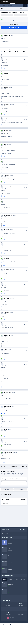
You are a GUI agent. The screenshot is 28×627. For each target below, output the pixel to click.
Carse (5, 429)
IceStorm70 (11, 569)
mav (5, 144)
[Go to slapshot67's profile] (4, 584)
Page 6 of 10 (13, 31)
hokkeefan (6, 418)
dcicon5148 (6, 73)
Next (23, 31)
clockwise (5, 18)
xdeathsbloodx (7, 186)
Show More (22, 596)
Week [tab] (4, 579)
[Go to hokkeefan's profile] (2, 418)
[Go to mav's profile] (2, 145)
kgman (6, 130)
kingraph (10, 556)
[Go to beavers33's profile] (2, 162)
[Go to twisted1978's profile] (8, 618)
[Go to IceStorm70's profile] (4, 570)
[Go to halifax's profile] (4, 549)
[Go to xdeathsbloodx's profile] (2, 187)
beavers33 (6, 161)
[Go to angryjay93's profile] (2, 59)
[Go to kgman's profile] (2, 131)
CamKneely (6, 118)
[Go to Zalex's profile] (2, 350)
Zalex (5, 349)
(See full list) (23, 499)
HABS (5, 440)
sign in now (7, 474)
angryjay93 (6, 59)
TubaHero (6, 175)
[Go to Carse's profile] (2, 430)
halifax (9, 549)
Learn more (2, 2)
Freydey (6, 87)
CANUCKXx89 (5, 503)
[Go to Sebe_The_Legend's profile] (2, 453)
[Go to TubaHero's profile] (2, 176)
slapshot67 (10, 584)
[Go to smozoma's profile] (4, 542)
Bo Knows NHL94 (8, 201)
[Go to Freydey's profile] (2, 88)
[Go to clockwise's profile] (2, 19)
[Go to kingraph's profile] (4, 556)
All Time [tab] (23, 579)
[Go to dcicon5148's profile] (2, 74)
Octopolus (10, 591)
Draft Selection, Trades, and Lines (14, 20)
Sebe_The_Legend (8, 452)
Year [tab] (17, 579)
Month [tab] (10, 579)
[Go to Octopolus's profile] (4, 591)
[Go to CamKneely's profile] (2, 119)
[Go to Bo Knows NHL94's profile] (2, 202)
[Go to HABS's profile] (2, 441)
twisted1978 (12, 617)
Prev (5, 31)
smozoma (10, 542)
